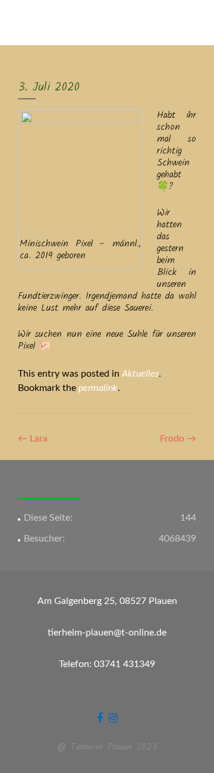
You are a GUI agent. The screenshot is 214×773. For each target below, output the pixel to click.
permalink (98, 388)
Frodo (178, 438)
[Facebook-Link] (100, 718)
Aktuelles (140, 373)
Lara (33, 438)
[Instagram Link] (113, 718)
